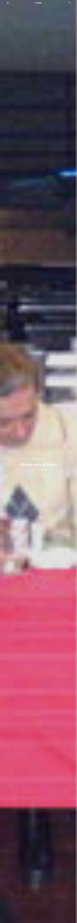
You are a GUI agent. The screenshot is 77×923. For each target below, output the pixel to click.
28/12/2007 (33, 469)
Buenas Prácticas (38, 459)
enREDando (43, 469)
